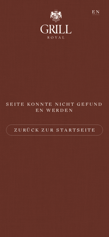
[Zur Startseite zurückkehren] (54, 24)
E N (95, 12)
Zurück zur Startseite (55, 130)
